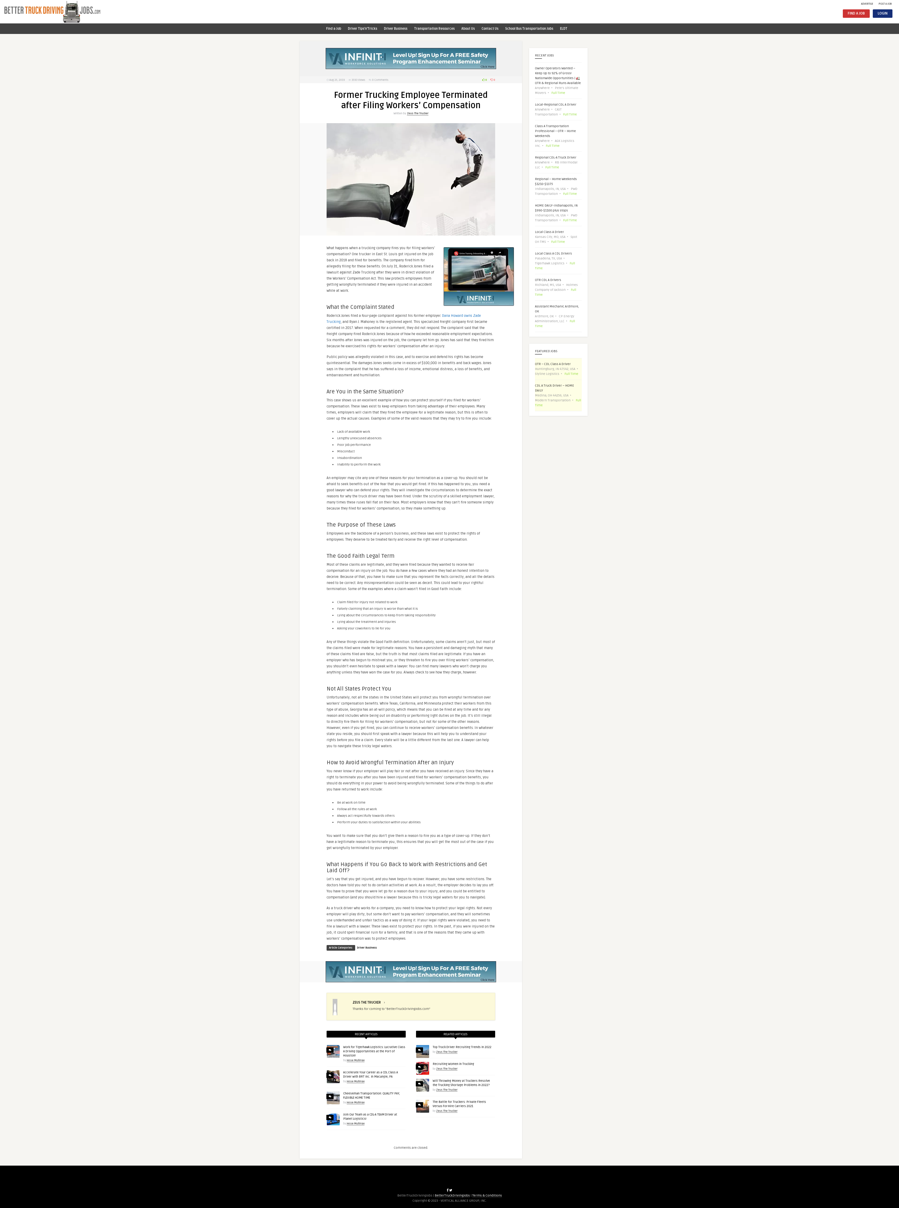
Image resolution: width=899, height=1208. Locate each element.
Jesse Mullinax (356, 1060)
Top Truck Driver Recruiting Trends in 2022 (462, 1047)
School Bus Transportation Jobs (529, 29)
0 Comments (380, 79)
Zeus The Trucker (417, 113)
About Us (468, 29)
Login (883, 13)
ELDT (563, 29)
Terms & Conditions (487, 1195)
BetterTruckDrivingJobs (452, 1195)
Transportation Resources (434, 29)
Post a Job (885, 3)
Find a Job (856, 13)
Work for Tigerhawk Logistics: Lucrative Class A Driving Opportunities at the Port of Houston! (374, 1051)
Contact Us (490, 29)
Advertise (867, 3)
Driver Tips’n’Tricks (362, 29)
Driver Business (395, 29)
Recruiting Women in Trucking (453, 1064)
